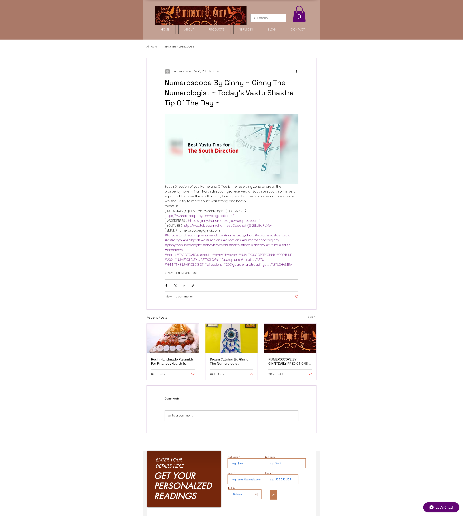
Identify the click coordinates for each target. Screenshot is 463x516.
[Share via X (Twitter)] (175, 285)
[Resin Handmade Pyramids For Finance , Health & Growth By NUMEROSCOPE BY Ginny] (173, 338)
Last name (270, 457)
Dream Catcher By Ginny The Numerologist (229, 361)
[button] (299, 14)
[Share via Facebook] (166, 285)
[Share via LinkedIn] (184, 285)
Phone (268, 473)
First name (233, 457)
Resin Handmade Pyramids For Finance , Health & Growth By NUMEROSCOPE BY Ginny (172, 361)
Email (230, 473)
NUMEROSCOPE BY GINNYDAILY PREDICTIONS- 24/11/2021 (288, 361)
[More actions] (296, 71)
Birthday (234, 488)
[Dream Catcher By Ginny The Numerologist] (231, 338)
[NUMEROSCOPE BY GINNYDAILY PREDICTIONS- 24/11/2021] (290, 338)
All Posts (151, 46)
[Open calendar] (256, 494)
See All (312, 317)
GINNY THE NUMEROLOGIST (180, 46)
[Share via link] (193, 285)
